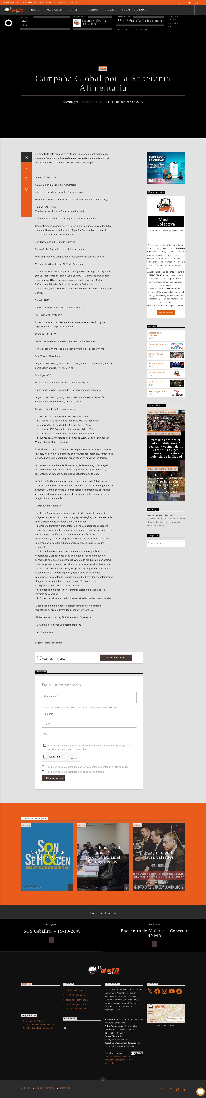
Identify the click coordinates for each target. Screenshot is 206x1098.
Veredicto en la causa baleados (159, 855)
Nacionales (29, 3)
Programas (55, 10)
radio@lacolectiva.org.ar (77, 1000)
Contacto (75, 3)
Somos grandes (155, 363)
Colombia (57, 643)
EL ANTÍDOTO (156, 382)
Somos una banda (157, 344)
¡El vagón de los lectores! (166, 419)
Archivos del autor (116, 657)
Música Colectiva (157, 372)
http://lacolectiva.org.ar (77, 990)
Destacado (160, 412)
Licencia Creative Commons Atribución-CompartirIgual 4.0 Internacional (118, 1059)
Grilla (75, 10)
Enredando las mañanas (155, 334)
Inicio (35, 10)
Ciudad (110, 10)
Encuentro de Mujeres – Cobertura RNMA (155, 933)
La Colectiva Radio (93, 102)
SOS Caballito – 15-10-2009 (52, 931)
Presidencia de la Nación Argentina (39, 1028)
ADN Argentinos (156, 391)
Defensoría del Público (33, 1021)
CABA (150, 412)
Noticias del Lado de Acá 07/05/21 (48, 855)
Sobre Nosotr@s (134, 10)
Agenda (60, 3)
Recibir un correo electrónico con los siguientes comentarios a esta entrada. (87, 766)
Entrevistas (11, 3)
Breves (103, 69)
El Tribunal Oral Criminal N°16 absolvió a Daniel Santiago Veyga (103, 854)
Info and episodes (166, 313)
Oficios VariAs (155, 354)
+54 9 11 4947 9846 (75, 995)
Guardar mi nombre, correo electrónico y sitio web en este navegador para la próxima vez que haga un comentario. (89, 745)
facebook (26, 984)
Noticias (46, 3)
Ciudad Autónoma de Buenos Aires (39, 1024)
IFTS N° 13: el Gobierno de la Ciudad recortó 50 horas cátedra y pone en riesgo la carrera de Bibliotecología (165, 483)
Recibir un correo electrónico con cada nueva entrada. (75, 771)
